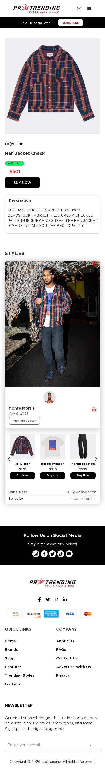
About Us (65, 641)
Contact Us (66, 658)
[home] (36, 8)
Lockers (12, 684)
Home (10, 641)
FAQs (61, 649)
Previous (9, 459)
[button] (89, 8)
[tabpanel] (22, 456)
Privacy (63, 675)
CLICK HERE (70, 22)
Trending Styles (19, 675)
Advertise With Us (73, 667)
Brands (11, 649)
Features (13, 667)
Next (96, 459)
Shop (10, 658)
